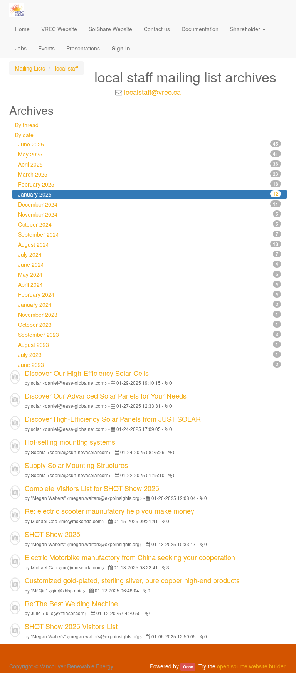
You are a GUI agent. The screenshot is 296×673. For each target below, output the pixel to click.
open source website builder (251, 666)
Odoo (188, 667)
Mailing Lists (30, 68)
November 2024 (148, 214)
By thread (27, 125)
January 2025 (148, 194)
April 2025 (148, 164)
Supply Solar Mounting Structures (76, 465)
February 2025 (148, 184)
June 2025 (148, 144)
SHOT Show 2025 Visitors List (71, 626)
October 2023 (148, 324)
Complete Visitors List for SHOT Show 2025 (92, 488)
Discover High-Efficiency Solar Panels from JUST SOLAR (113, 419)
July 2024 (148, 254)
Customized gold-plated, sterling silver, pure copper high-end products (132, 580)
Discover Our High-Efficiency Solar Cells (87, 373)
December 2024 (148, 204)
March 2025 (148, 174)
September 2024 (148, 234)
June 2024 (148, 264)
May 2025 (148, 154)
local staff (66, 68)
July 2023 (148, 354)
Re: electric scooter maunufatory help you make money (109, 511)
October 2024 (148, 224)
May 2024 (148, 274)
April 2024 (148, 284)
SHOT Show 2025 (52, 534)
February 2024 (148, 294)
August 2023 (148, 344)
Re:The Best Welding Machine (71, 603)
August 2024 (148, 244)
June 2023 (148, 364)
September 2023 (148, 334)
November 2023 (148, 314)
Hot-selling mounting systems (70, 442)
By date (24, 135)
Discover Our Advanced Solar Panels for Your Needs (106, 395)
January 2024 (148, 304)
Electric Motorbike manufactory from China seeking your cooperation (130, 557)
